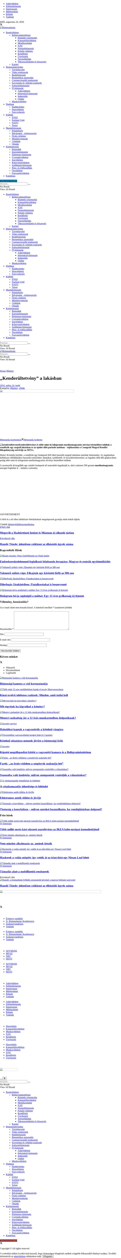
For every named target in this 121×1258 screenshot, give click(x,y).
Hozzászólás (6, 629)
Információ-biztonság (27, 93)
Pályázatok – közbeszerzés (24, 133)
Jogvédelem (17, 160)
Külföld (9, 115)
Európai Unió (18, 120)
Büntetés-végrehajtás (27, 38)
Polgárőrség (17, 130)
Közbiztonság (12, 146)
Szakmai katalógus (14, 924)
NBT (8, 956)
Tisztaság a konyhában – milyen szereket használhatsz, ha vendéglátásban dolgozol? (51, 809)
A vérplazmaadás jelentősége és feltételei (24, 786)
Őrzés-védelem (19, 136)
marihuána (29, 524)
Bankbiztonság (19, 75)
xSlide (22, 388)
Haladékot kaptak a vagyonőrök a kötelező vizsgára (31, 729)
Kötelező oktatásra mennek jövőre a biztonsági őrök (31, 740)
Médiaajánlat (12, 11)
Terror (15, 125)
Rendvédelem (12, 32)
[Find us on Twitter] (1, 25)
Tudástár (10, 17)
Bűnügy (10, 371)
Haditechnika (18, 107)
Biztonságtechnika (14, 67)
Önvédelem (17, 170)
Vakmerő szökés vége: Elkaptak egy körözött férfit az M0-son (37, 573)
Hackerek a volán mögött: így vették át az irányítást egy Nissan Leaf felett (44, 857)
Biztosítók (16, 149)
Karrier (15, 64)
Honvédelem (18, 109)
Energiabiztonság (20, 152)
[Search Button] (29, 184)
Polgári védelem (25, 51)
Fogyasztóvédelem (20, 173)
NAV (20, 46)
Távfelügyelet (18, 69)
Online (21, 99)
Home (3, 371)
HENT (9, 959)
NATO (15, 123)
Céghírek (16, 141)
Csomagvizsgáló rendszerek (25, 80)
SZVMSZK (11, 951)
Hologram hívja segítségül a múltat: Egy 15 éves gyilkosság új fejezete (42, 595)
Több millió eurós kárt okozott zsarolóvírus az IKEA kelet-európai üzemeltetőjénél (49, 829)
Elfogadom (48, 1256)
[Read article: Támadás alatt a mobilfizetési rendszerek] (60, 863)
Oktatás (15, 144)
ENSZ (15, 117)
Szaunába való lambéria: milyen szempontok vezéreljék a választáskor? (43, 775)
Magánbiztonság (13, 128)
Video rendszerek (20, 72)
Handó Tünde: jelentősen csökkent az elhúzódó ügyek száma (36, 885)
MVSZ (9, 953)
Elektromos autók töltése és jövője (20, 797)
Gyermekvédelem (20, 157)
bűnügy (11, 524)
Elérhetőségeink (13, 6)
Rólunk (9, 14)
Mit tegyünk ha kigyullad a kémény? (22, 706)
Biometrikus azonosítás (22, 77)
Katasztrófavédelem (27, 40)
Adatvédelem (12, 3)
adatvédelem (20, 1256)
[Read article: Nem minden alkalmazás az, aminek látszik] (60, 835)
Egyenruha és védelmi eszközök (27, 83)
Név (2, 634)
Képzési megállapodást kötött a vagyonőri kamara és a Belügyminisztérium (45, 752)
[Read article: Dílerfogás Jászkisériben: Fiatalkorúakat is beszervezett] (60, 578)
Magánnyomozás (20, 138)
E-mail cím (5, 639)
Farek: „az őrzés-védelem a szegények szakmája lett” (31, 763)
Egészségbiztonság (20, 85)
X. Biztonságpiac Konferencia (20, 921)
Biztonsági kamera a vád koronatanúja (24, 683)
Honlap (3, 645)
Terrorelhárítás (24, 59)
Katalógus (10, 176)
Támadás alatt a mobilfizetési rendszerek (24, 871)
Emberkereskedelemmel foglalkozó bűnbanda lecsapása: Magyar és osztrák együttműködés (55, 561)
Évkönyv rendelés (14, 918)
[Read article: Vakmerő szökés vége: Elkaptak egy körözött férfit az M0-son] (60, 567)
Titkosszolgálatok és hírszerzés (32, 61)
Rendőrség (23, 54)
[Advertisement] (60, 492)
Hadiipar (10, 104)
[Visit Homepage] (7, 27)
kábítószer (19, 524)
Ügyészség (23, 56)
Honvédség (11, 1026)
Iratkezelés (23, 96)
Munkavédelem (19, 101)
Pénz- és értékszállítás (22, 168)
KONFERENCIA (8, 181)
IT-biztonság (17, 88)
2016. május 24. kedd (10, 385)
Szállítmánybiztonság (22, 165)
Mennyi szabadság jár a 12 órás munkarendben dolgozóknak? (38, 717)
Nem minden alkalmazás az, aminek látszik (26, 843)
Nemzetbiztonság (26, 48)
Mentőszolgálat (25, 43)
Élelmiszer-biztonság (21, 154)
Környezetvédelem (20, 162)
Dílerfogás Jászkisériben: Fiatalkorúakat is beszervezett (33, 584)
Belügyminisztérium (21, 35)
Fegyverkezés (18, 112)
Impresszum (11, 9)
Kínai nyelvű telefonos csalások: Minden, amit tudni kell (34, 695)
